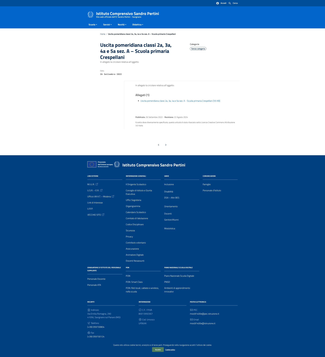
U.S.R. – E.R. (93, 190)
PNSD (167, 282)
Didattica (136, 24)
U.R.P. (90, 208)
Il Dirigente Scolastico (136, 184)
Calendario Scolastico (136, 212)
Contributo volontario (136, 242)
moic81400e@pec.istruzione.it (204, 313)
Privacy (129, 236)
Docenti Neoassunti (135, 260)
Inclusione (169, 184)
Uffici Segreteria (133, 200)
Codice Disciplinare (135, 224)
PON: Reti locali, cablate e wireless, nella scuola (142, 289)
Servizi (106, 24)
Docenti (168, 213)
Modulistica (169, 228)
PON (128, 276)
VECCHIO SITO (94, 214)
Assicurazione (132, 248)
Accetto (158, 349)
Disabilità (168, 191)
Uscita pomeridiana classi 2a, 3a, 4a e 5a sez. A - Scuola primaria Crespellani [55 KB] (180, 101)
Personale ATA (94, 285)
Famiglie (207, 184)
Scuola (92, 24)
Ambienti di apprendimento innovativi (177, 289)
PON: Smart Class (134, 282)
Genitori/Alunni (171, 219)
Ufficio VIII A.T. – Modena (99, 196)
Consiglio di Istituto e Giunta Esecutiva (139, 192)
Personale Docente (96, 279)
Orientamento (171, 206)
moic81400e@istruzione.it (202, 323)
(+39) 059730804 (95, 327)
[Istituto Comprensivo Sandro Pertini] (90, 14)
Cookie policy (170, 349)
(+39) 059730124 (95, 336)
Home (102, 33)
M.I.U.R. (91, 184)
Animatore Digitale (135, 255)
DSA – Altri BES (171, 197)
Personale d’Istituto (212, 190)
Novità (121, 24)
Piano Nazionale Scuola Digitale (179, 276)
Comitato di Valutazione (137, 218)
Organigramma (133, 206)
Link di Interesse (95, 202)
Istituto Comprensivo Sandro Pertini (127, 14)
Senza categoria (198, 48)
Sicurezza (130, 230)
